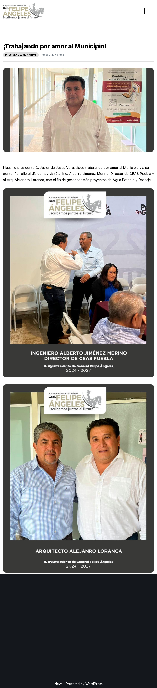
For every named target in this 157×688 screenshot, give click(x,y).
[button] (78, 282)
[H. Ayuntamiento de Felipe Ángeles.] (23, 11)
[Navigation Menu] (149, 11)
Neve (58, 684)
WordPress (94, 684)
